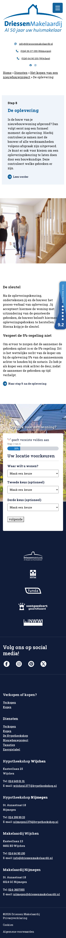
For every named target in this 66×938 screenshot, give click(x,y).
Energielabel (11, 749)
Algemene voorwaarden (18, 931)
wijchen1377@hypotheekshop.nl (35, 786)
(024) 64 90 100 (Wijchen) (35, 58)
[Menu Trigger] (58, 8)
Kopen (7, 707)
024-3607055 (16, 889)
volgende (16, 519)
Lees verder (20, 176)
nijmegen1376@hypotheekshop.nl (35, 822)
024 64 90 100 (16, 853)
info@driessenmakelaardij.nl (36, 44)
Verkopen (9, 702)
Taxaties (9, 745)
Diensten (20, 73)
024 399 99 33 (16, 817)
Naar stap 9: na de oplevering (27, 383)
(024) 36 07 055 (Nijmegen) (36, 51)
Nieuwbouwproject (15, 740)
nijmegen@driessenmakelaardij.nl (36, 894)
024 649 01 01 (16, 781)
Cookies (8, 925)
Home (7, 73)
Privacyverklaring (15, 918)
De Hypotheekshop (15, 735)
